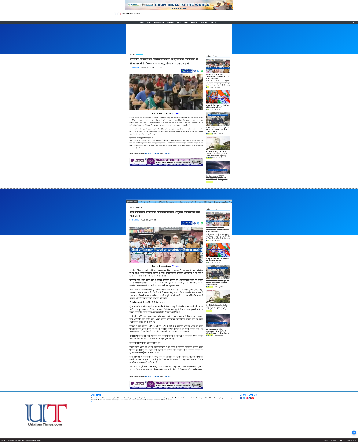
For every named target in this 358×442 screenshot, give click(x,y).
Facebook (148, 153)
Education (170, 22)
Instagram (156, 153)
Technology (204, 22)
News (142, 22)
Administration (159, 22)
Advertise (349, 440)
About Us (96, 394)
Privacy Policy (341, 440)
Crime (186, 22)
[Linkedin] (249, 398)
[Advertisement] (179, 37)
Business (194, 22)
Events (213, 22)
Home (131, 54)
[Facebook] (241, 398)
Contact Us (333, 440)
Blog (354, 440)
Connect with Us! (248, 394)
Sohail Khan (135, 67)
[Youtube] (252, 398)
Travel (149, 22)
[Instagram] (247, 398)
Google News (167, 153)
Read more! (94, 402)
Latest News (212, 56)
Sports (179, 22)
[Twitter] (244, 398)
